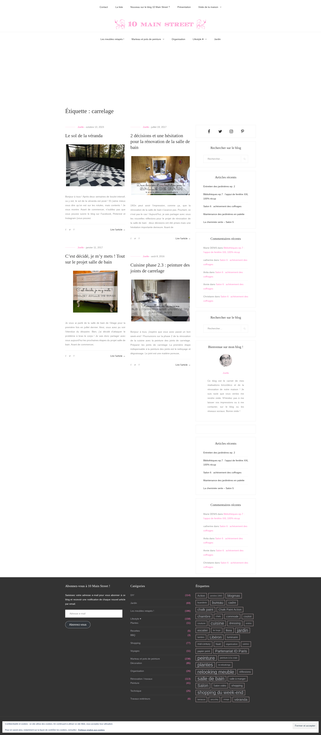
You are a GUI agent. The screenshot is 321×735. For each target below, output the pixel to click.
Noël (218, 644)
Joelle (81, 127)
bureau (217, 602)
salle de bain (210, 678)
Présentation (184, 7)
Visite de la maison (208, 7)
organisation (232, 644)
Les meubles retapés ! (112, 39)
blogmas (233, 595)
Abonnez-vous (77, 624)
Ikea (229, 630)
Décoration (136, 663)
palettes (246, 644)
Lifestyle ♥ (198, 39)
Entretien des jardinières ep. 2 (219, 186)
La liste (119, 7)
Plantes (134, 623)
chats (218, 616)
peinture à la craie (228, 658)
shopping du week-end (220, 692)
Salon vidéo (219, 685)
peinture (206, 658)
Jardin (217, 39)
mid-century (203, 644)
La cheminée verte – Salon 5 (218, 222)
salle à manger (238, 678)
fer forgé (217, 630)
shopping (237, 685)
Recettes (135, 630)
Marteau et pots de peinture (146, 39)
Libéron (216, 637)
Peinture (134, 683)
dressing (235, 623)
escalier (202, 630)
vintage (226, 699)
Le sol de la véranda (83, 135)
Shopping (135, 643)
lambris (200, 637)
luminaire (232, 637)
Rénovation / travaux (141, 678)
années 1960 (216, 596)
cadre (232, 602)
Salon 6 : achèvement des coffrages (222, 206)
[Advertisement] (160, 75)
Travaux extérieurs (140, 698)
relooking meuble (215, 671)
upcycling (214, 699)
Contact (104, 7)
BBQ (132, 635)
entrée (249, 623)
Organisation (178, 39)
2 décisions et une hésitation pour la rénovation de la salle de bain (160, 141)
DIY (132, 595)
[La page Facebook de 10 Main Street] (209, 131)
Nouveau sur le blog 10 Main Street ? (150, 7)
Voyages (134, 651)
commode (232, 616)
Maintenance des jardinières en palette (223, 214)
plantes (205, 664)
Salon (202, 685)
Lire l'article (117, 229)
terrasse (201, 699)
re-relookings (224, 665)
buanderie (202, 602)
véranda (240, 699)
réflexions (245, 671)
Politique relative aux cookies (91, 730)
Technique (135, 690)
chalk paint (205, 609)
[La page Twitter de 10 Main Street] (220, 131)
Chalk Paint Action (230, 609)
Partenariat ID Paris (231, 651)
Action (201, 595)
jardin (242, 630)
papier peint (203, 651)
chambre (203, 616)
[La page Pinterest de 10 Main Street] (242, 131)
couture (201, 623)
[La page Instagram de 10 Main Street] (231, 131)
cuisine (217, 623)
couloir (248, 616)
